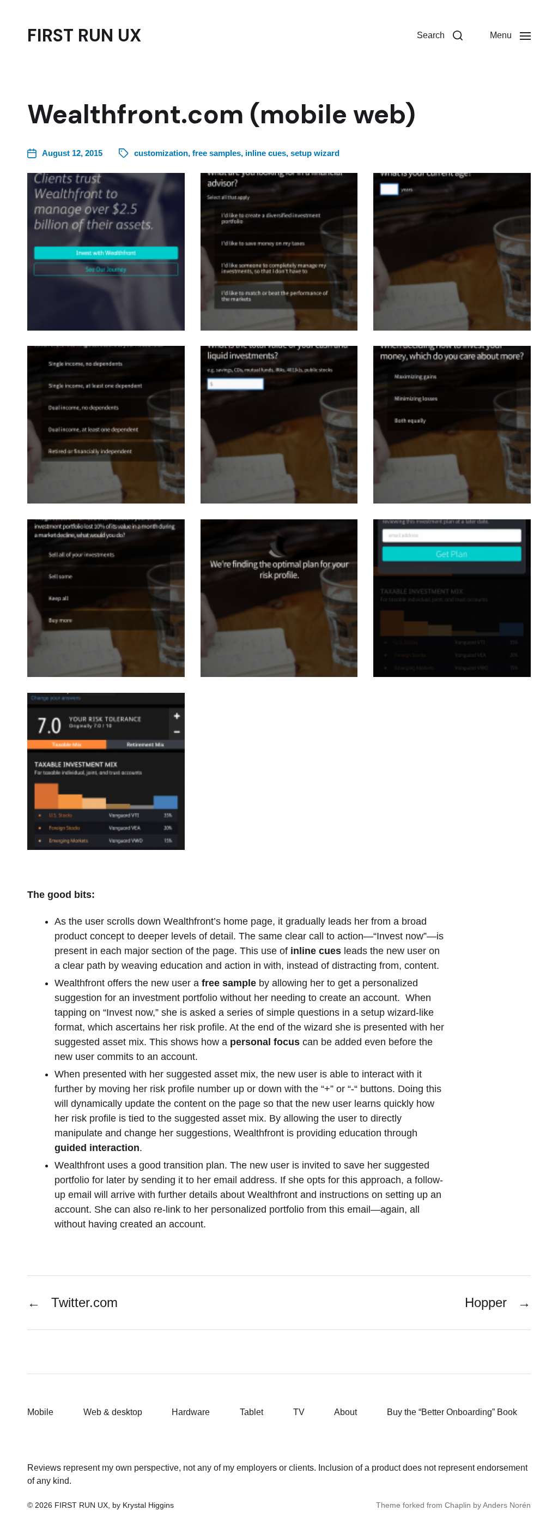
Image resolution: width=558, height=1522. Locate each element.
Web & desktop (112, 1412)
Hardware (191, 1412)
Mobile (40, 1412)
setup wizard (314, 153)
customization (161, 153)
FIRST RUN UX (84, 35)
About (345, 1412)
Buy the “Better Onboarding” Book (452, 1412)
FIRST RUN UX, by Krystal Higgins (114, 1505)
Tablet (251, 1412)
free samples (216, 153)
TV (299, 1412)
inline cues (265, 153)
